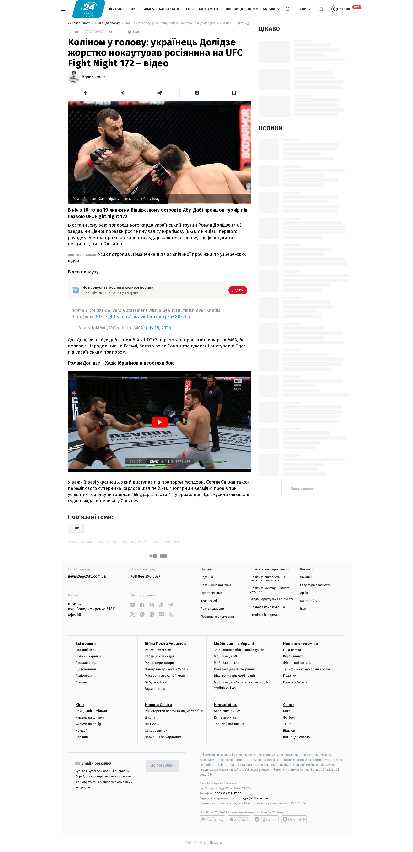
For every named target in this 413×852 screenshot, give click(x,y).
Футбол (116, 9)
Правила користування (218, 616)
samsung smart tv (294, 819)
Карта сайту (308, 600)
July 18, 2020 (158, 328)
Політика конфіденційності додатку (270, 590)
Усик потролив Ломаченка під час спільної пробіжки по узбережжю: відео (157, 257)
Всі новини (86, 643)
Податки (289, 676)
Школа (150, 717)
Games (148, 9)
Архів (304, 593)
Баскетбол (169, 9)
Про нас (206, 569)
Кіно (80, 705)
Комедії (81, 731)
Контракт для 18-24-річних (234, 669)
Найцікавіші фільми (91, 711)
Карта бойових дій (159, 656)
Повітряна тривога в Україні (167, 669)
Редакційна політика (216, 585)
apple (239, 819)
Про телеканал (212, 593)
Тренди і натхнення (229, 724)
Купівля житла (225, 717)
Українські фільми (90, 717)
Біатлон (289, 731)
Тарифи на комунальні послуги (307, 669)
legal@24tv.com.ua (255, 798)
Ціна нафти (292, 650)
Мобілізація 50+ (226, 656)
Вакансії (306, 577)
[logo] (89, 8)
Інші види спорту (241, 9)
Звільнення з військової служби (239, 650)
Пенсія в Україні (296, 682)
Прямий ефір (86, 663)
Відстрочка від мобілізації (234, 676)
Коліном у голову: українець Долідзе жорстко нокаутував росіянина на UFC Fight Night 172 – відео (188, 23)
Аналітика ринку (227, 711)
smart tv (266, 819)
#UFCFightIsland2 (112, 316)
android (212, 819)
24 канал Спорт (79, 23)
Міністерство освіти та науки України (174, 711)
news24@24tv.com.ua (87, 576)
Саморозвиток (156, 731)
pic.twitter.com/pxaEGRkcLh (161, 316)
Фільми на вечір (88, 724)
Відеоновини (86, 669)
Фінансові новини (297, 663)
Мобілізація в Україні (234, 643)
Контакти (307, 569)
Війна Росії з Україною (166, 643)
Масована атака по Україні (166, 676)
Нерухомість (225, 705)
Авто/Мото (209, 9)
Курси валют (293, 656)
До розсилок (162, 765)
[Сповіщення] (321, 9)
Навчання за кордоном (163, 737)
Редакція (207, 577)
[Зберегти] (234, 93)
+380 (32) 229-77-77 (227, 793)
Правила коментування (267, 607)
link (132, 605)
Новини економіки (300, 643)
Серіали (82, 737)
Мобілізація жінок (228, 663)
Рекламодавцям (212, 608)
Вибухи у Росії (156, 682)
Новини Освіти (158, 705)
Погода (81, 682)
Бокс (133, 9)
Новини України (88, 656)
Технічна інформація (265, 615)
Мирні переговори (159, 663)
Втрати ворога (156, 689)
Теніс (189, 9)
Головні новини (88, 650)
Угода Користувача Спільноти (272, 599)
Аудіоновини (86, 676)
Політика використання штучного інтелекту (267, 579)
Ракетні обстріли (158, 650)
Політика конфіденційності (270, 569)
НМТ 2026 (152, 724)
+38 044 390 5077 (145, 576)
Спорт (288, 705)
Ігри (303, 608)
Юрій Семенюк (95, 77)
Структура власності (315, 585)
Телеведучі (209, 600)
